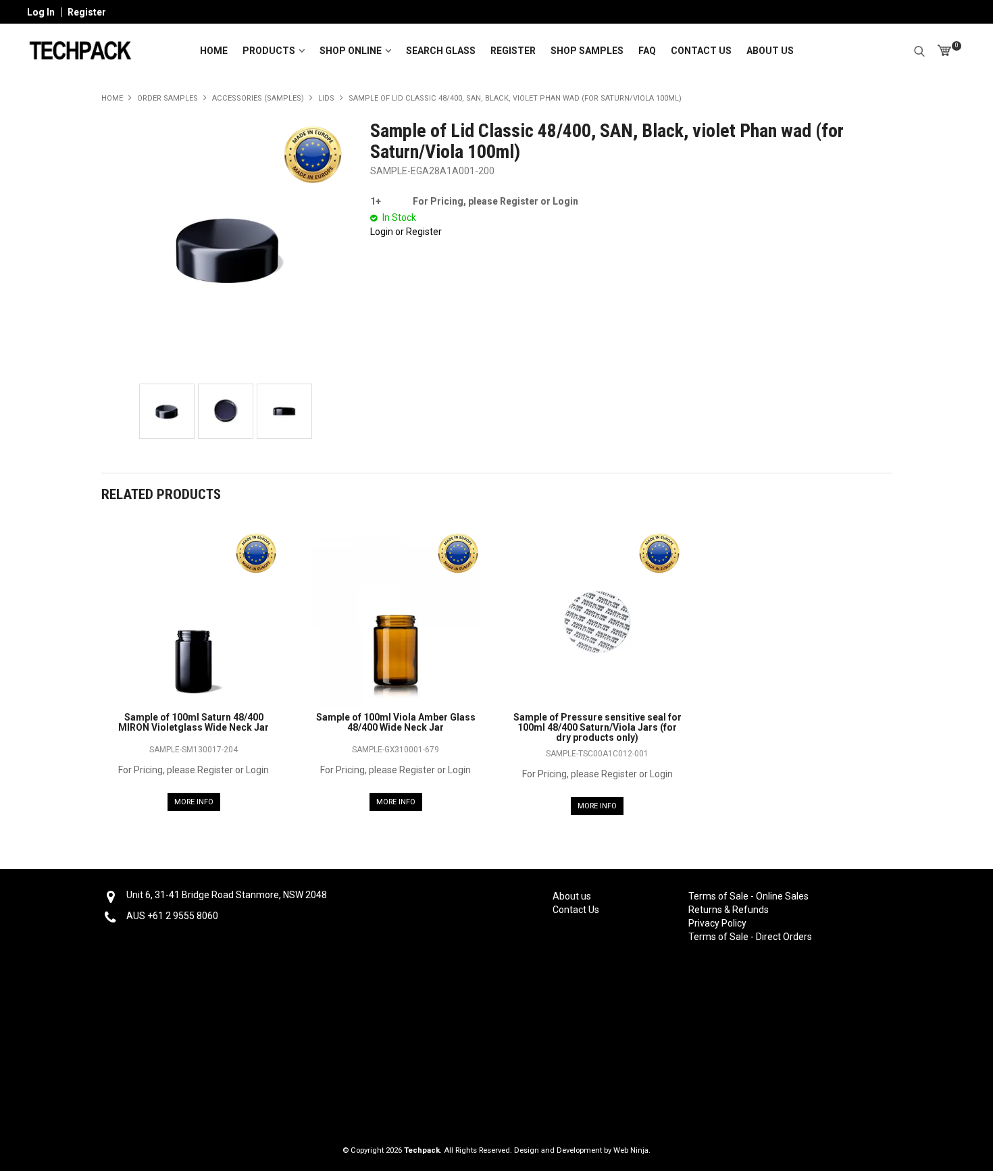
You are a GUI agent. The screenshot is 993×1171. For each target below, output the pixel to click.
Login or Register (406, 231)
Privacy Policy (717, 923)
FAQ (647, 50)
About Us (770, 50)
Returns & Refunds (728, 909)
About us (572, 896)
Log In (41, 12)
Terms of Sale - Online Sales (747, 896)
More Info (193, 802)
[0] (944, 51)
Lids (326, 98)
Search (919, 49)
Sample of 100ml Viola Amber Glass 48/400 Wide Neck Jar (396, 722)
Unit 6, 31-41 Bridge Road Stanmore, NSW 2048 (226, 894)
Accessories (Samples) (258, 98)
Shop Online (351, 50)
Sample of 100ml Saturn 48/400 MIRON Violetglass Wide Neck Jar (193, 722)
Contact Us (701, 50)
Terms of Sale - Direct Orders (747, 936)
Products (269, 50)
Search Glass (441, 50)
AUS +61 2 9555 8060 (172, 915)
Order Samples (167, 98)
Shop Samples (587, 50)
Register (87, 12)
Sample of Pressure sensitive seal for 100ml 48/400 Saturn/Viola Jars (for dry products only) (597, 728)
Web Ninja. (632, 1150)
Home (214, 50)
